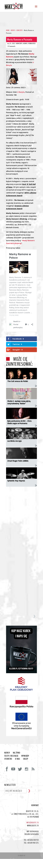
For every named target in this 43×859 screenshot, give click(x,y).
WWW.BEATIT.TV (33, 825)
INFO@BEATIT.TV (32, 822)
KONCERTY (19, 43)
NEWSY (25, 43)
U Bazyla (20, 92)
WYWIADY (25, 755)
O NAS (17, 758)
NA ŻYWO (16, 752)
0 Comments (11, 46)
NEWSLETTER (10, 785)
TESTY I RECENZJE (11, 755)
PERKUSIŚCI (32, 43)
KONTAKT (35, 805)
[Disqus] (21, 518)
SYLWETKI (8, 758)
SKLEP (25, 758)
